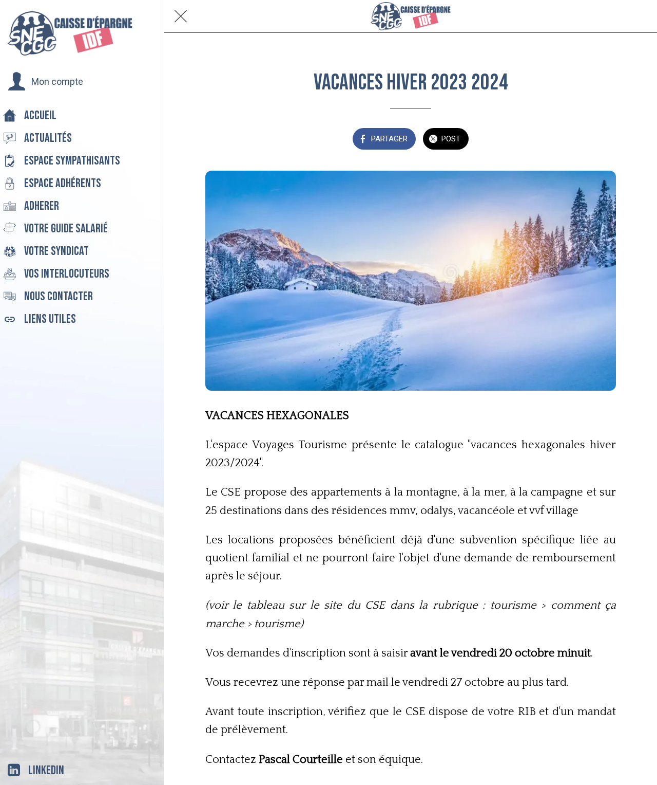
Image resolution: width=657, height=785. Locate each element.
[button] (45, 81)
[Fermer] (181, 16)
